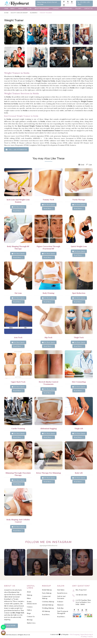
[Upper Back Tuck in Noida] (18, 364)
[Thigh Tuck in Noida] (79, 320)
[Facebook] (64, 1)
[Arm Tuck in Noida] (18, 320)
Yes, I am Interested (17, 149)
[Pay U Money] (88, 615)
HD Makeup (46, 611)
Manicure (60, 605)
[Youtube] (72, 1)
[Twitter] (68, 1)
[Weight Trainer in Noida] (14, 34)
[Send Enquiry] (3, 632)
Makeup (20, 8)
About (12, 8)
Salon (29, 8)
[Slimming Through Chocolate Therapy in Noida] (18, 455)
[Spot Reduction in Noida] (79, 276)
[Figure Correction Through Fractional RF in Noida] (48, 229)
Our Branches (67, 8)
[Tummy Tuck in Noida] (48, 182)
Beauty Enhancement (42, 8)
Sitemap (29, 620)
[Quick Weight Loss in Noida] (79, 229)
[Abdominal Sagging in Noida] (48, 411)
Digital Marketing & (86, 634)
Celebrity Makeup (48, 602)
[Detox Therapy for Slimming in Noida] (48, 455)
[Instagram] (64, 5)
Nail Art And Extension (61, 597)
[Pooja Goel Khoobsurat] (14, 562)
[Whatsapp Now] (3, 627)
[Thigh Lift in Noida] (79, 411)
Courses (56, 8)
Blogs (29, 613)
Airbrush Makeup (47, 605)
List (90, 165)
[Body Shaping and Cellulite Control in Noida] (18, 502)
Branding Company (87, 636)
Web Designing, (75, 634)
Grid (82, 165)
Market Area (31, 623)
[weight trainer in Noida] (37, 34)
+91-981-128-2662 (83, 3)
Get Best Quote (19, 207)
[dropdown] (15, 9)
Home (6, 8)
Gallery (78, 8)
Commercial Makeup (46, 597)
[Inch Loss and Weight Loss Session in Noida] (18, 182)
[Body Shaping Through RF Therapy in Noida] (18, 229)
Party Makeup (46, 593)
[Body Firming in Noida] (48, 276)
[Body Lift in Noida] (79, 455)
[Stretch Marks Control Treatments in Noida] (48, 364)
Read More (17, 211)
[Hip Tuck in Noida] (48, 320)
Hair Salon (60, 590)
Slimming (33, 13)
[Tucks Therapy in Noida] (79, 182)
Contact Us (88, 8)
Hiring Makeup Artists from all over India (47, 3)
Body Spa (60, 608)
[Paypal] (76, 615)
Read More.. (46, 614)
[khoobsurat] (18, 4)
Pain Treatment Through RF (62, 612)
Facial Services (62, 593)
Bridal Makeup (47, 590)
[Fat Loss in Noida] (18, 276)
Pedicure (60, 602)
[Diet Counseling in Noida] (79, 364)
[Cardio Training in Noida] (18, 411)
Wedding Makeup (48, 608)
